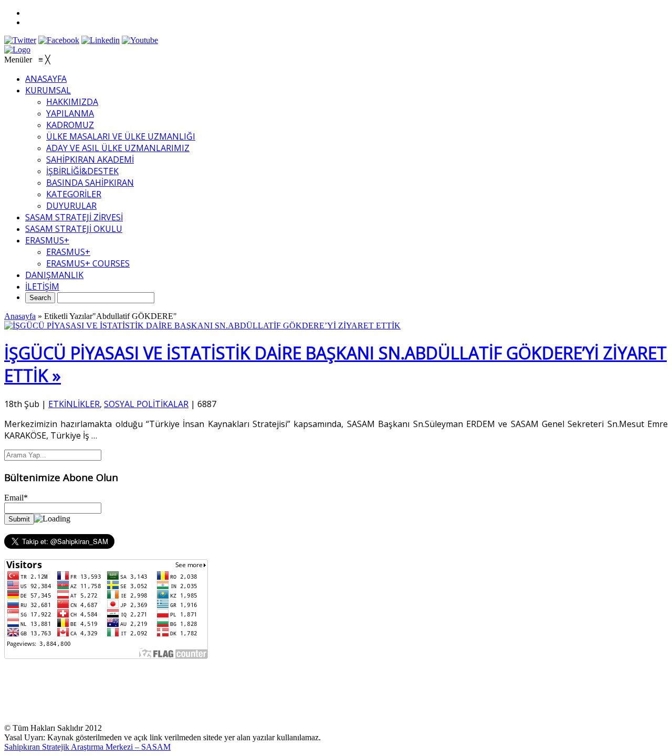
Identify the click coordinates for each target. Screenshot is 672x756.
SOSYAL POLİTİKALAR (146, 404)
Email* (16, 497)
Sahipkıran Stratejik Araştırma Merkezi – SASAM (87, 746)
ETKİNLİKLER (74, 404)
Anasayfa (20, 316)
